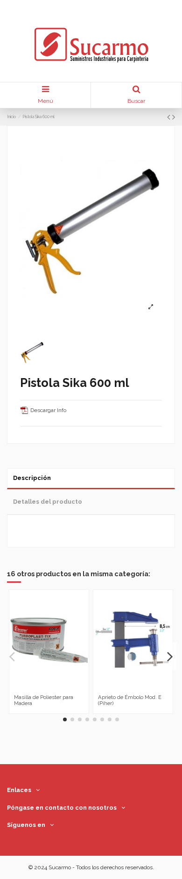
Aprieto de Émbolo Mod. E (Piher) (129, 700)
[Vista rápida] (54, 687)
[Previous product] (169, 117)
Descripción (32, 477)
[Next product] (173, 117)
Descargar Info (47, 410)
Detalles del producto (47, 501)
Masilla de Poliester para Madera (43, 700)
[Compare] (43, 687)
